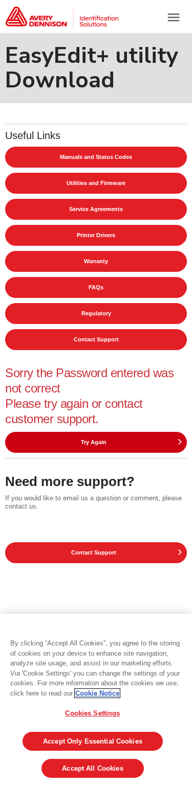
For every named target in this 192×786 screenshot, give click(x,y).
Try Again (93, 442)
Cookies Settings (92, 713)
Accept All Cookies (92, 768)
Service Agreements (96, 209)
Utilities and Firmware (96, 183)
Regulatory (96, 313)
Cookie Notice (97, 693)
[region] (96, 700)
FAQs (96, 287)
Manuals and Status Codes (96, 157)
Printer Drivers (96, 235)
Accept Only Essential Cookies (92, 741)
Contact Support (96, 339)
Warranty (96, 261)
